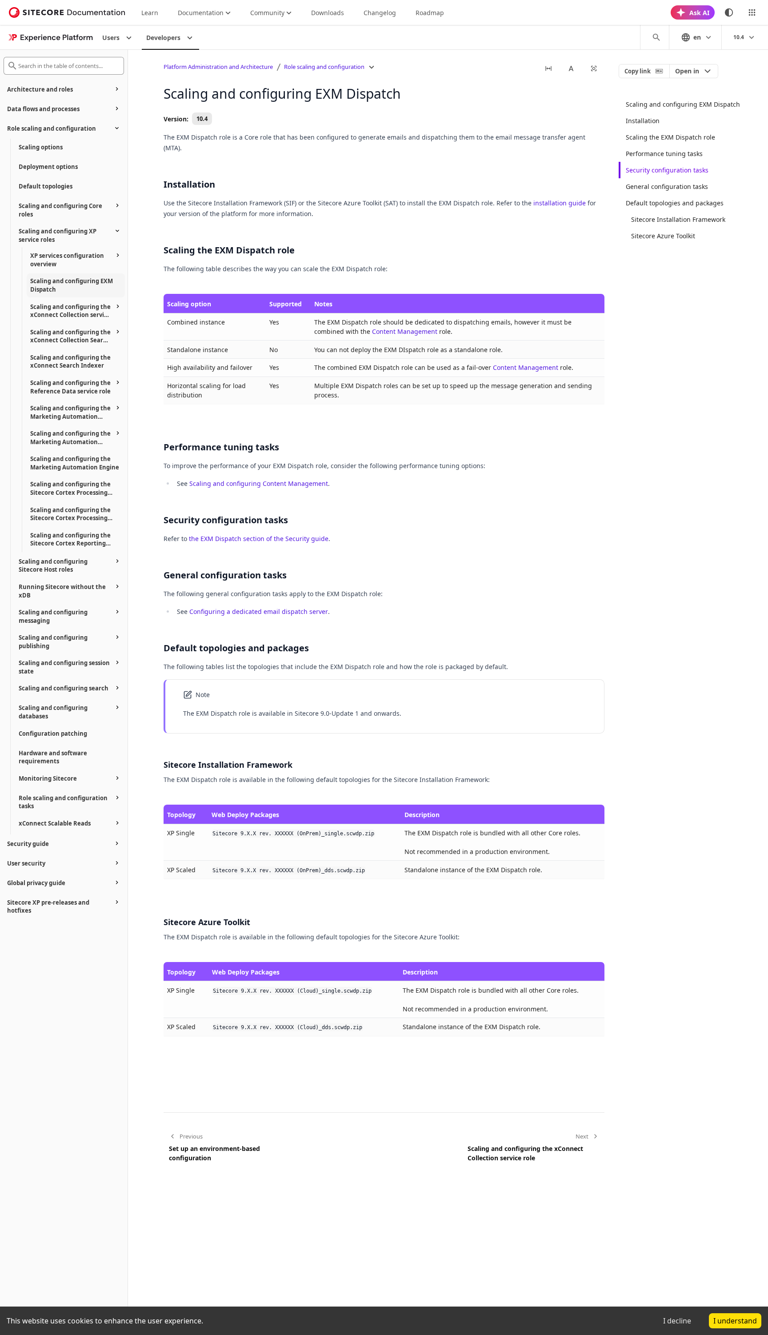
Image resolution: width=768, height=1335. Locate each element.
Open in (687, 71)
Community (267, 12)
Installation (643, 120)
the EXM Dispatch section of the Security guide (258, 538)
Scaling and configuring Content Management (258, 483)
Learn (149, 12)
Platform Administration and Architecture (218, 67)
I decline (677, 1321)
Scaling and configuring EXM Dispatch (683, 104)
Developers (163, 37)
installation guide (559, 203)
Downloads (327, 12)
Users (111, 37)
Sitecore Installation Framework (678, 219)
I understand (735, 1321)
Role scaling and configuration (324, 67)
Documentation (201, 12)
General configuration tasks (667, 186)
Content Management (404, 331)
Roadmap (430, 12)
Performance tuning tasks (664, 153)
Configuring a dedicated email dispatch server (258, 611)
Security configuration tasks (667, 170)
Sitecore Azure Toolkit (663, 236)
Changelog (380, 12)
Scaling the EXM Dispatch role (670, 137)
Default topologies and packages (675, 203)
